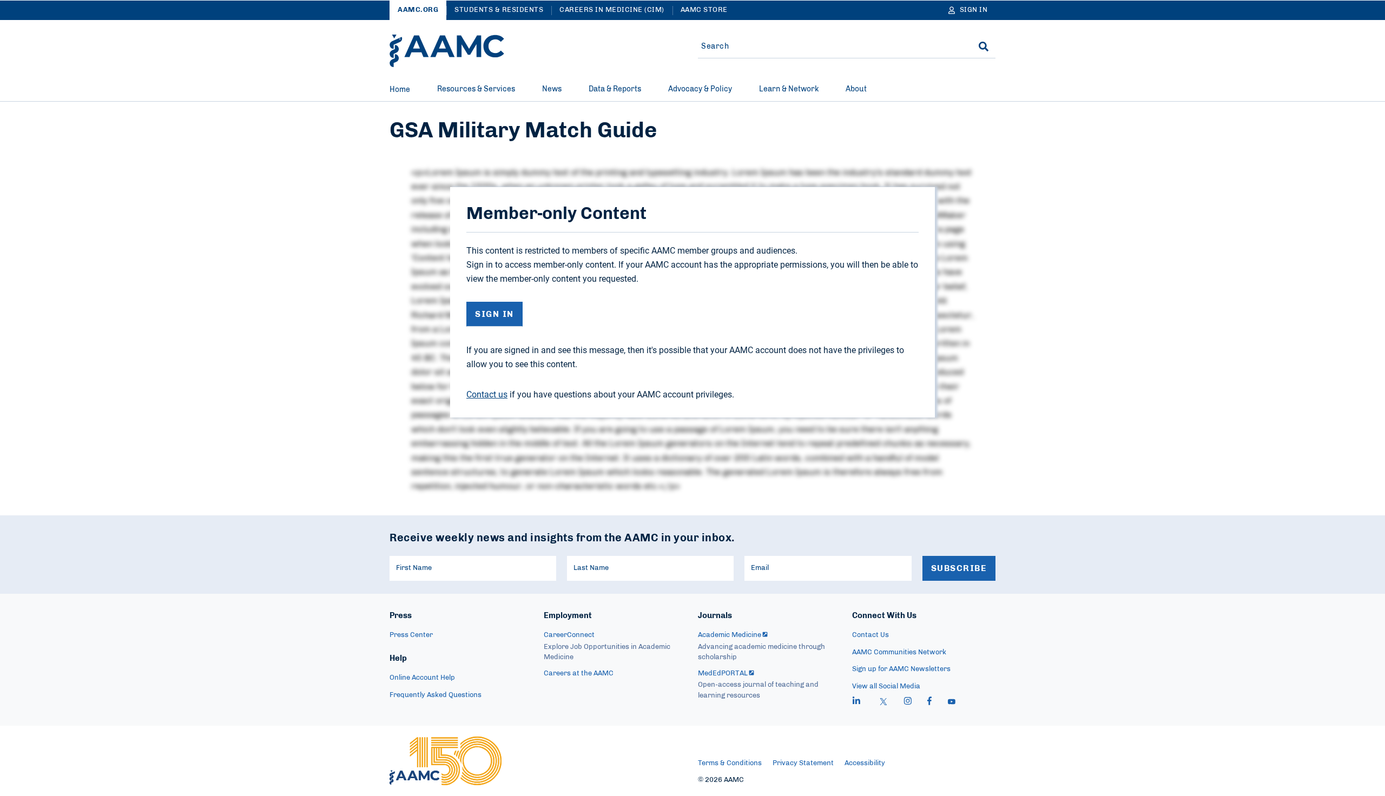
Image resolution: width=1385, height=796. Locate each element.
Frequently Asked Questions (436, 695)
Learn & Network (789, 89)
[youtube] (951, 702)
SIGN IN (494, 314)
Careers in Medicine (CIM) (611, 10)
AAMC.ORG (418, 10)
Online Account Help (422, 677)
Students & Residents (498, 10)
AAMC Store (704, 10)
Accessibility (865, 763)
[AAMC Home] (447, 51)
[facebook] (929, 702)
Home (400, 90)
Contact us (486, 394)
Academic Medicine (729, 635)
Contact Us (870, 635)
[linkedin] (856, 702)
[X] (883, 702)
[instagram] (907, 702)
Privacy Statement (803, 763)
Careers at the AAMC (579, 673)
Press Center (411, 635)
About (856, 89)
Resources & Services (476, 89)
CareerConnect (569, 635)
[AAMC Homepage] (446, 761)
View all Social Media (886, 686)
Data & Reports (615, 89)
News (552, 89)
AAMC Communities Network (899, 652)
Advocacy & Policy (700, 89)
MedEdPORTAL (723, 673)
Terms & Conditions (730, 763)
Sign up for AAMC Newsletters (901, 669)
